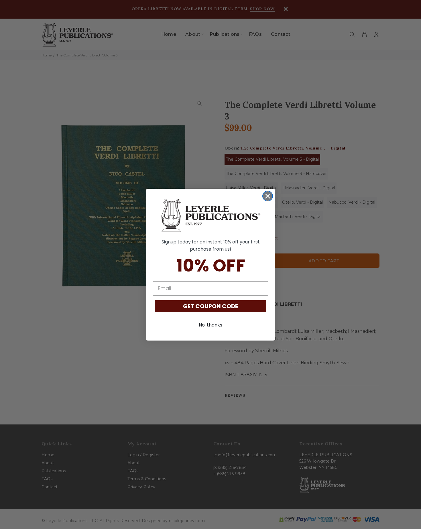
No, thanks (210, 325)
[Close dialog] (268, 196)
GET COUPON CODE (210, 306)
